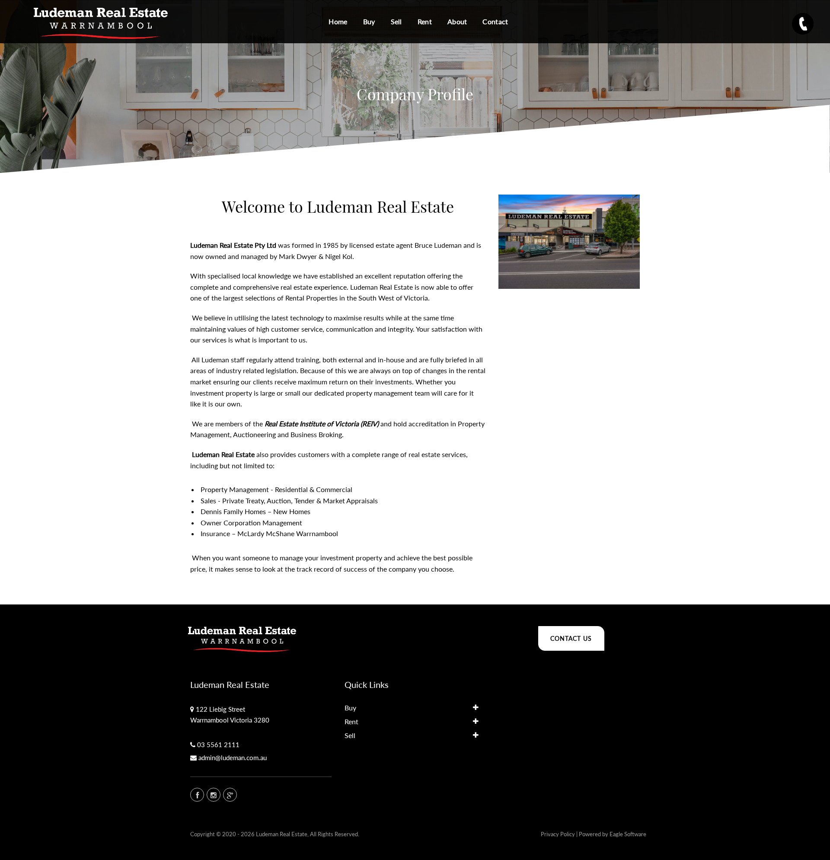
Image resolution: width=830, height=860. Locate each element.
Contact (495, 21)
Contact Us (571, 638)
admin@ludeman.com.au (232, 757)
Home (338, 21)
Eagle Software (628, 834)
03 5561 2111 (218, 744)
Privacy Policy (558, 834)
